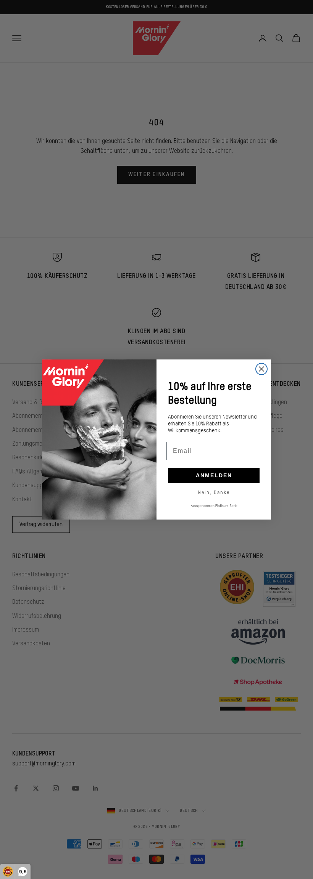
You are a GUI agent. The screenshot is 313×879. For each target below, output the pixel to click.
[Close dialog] (261, 369)
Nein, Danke (214, 492)
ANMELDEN (214, 475)
